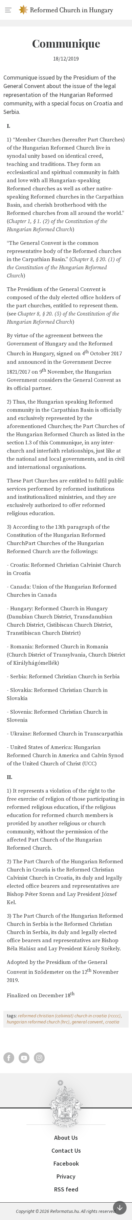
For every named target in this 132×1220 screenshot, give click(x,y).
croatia (112, 1022)
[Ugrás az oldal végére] (120, 1208)
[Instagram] (39, 1057)
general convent (87, 1022)
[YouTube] (24, 1057)
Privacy (66, 1176)
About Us (66, 1137)
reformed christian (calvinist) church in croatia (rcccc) (69, 1016)
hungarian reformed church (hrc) (38, 1022)
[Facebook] (8, 1057)
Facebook (66, 1163)
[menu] (8, 10)
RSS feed (66, 1189)
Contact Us (66, 1150)
